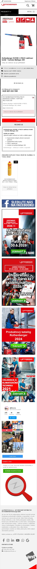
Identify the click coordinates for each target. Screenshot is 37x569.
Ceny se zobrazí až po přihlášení (13, 63)
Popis (19, 120)
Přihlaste (6, 68)
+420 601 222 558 (10, 91)
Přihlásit (33, 1)
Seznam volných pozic (13, 471)
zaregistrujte (20, 68)
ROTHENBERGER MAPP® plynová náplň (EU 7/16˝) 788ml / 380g (9, 180)
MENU (29, 12)
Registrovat (27, 1)
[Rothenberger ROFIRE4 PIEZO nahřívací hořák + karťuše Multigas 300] (32, 97)
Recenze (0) (19, 83)
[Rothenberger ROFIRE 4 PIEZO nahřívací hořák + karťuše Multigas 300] (18, 40)
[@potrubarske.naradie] (6, 408)
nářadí (32, 516)
